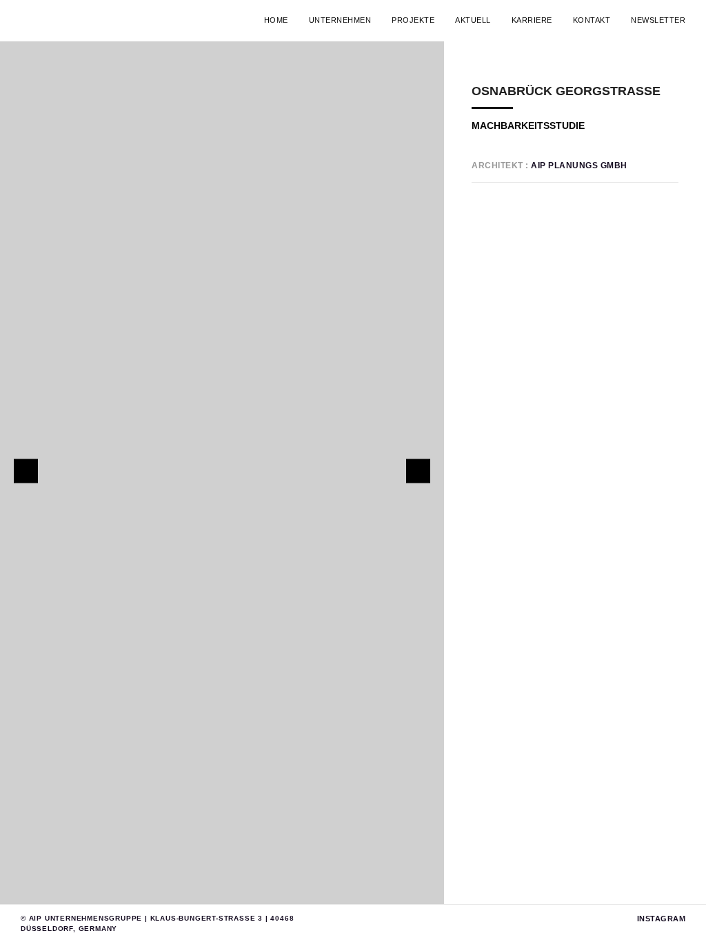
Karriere (532, 20)
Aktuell (473, 20)
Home (276, 20)
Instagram (661, 918)
